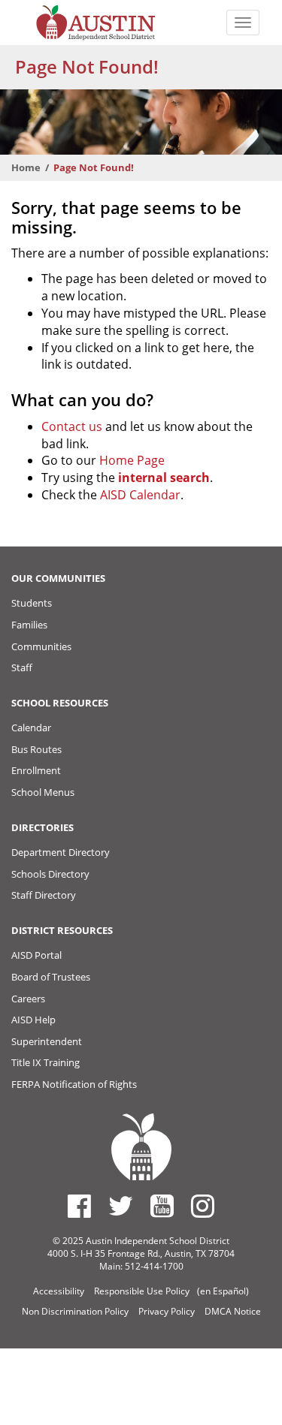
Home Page (132, 460)
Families (29, 624)
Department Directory (60, 852)
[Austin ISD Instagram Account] (202, 1206)
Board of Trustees (50, 977)
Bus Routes (36, 749)
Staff (21, 667)
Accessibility (58, 1291)
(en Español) (223, 1291)
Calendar (31, 727)
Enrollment (36, 770)
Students (31, 603)
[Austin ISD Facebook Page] (79, 1206)
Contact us (71, 426)
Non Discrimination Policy (75, 1311)
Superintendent (46, 1041)
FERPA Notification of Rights (74, 1084)
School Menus (42, 792)
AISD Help (33, 1019)
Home (26, 167)
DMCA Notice (233, 1311)
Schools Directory (50, 874)
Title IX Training (45, 1062)
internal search (164, 477)
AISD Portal (36, 955)
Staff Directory (43, 895)
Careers (28, 998)
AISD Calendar (140, 495)
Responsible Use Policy (142, 1291)
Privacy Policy (166, 1311)
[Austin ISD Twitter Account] (121, 1206)
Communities (41, 646)
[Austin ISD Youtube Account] (162, 1206)
